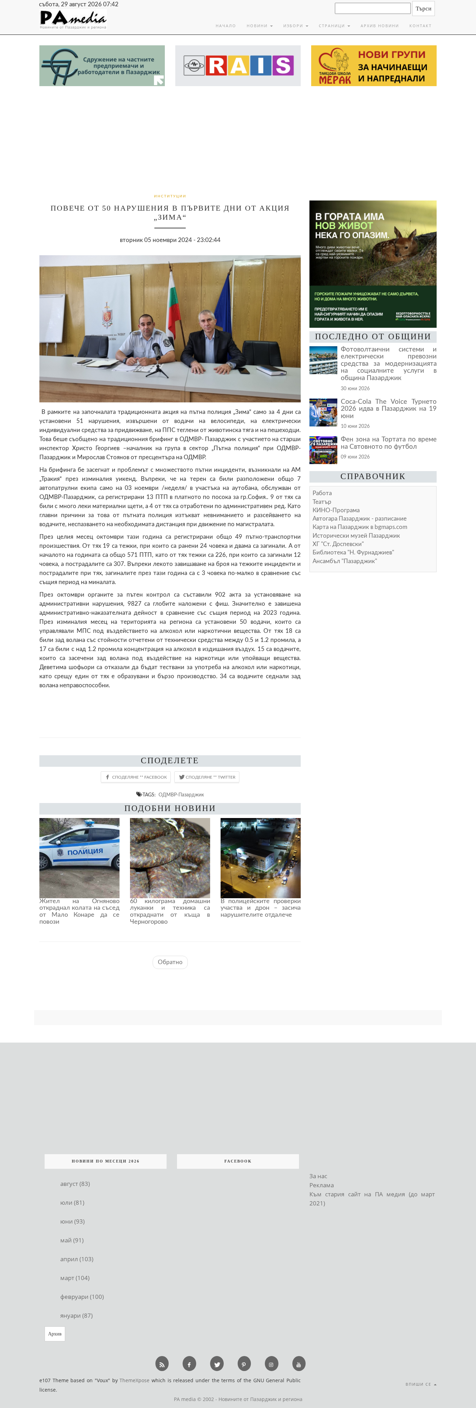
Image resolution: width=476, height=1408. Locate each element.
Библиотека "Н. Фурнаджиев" (353, 552)
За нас (318, 1176)
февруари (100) (82, 1297)
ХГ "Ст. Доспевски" (338, 544)
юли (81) (72, 1202)
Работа (322, 493)
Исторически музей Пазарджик (356, 536)
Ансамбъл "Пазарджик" (345, 561)
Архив (55, 1334)
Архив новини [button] (380, 25)
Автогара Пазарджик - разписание (360, 519)
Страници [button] (333, 25)
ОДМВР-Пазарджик (181, 794)
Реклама (321, 1185)
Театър (322, 502)
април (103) (76, 1259)
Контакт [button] (420, 25)
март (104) (75, 1278)
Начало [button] (226, 25)
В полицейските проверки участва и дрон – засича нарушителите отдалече (261, 908)
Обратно (170, 962)
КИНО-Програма (336, 510)
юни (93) (72, 1221)
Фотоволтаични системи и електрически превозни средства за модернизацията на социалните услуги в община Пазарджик (389, 363)
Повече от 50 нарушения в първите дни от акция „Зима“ (170, 212)
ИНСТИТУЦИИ (170, 196)
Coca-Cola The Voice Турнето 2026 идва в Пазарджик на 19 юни (389, 409)
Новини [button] (258, 25)
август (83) (75, 1184)
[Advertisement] (238, 138)
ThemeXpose (134, 1380)
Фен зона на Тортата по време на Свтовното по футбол (389, 443)
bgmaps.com (360, 527)
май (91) (72, 1240)
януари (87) (76, 1315)
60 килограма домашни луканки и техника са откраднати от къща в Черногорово (170, 911)
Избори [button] (294, 25)
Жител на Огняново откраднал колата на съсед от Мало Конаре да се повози (79, 911)
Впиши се (419, 1384)
